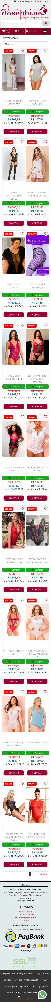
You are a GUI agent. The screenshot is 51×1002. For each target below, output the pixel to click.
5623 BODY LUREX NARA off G (37, 102)
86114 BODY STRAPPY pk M (13, 652)
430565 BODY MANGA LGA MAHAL (37, 469)
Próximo (43, 874)
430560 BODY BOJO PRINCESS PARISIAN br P (37, 653)
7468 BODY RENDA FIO (37, 742)
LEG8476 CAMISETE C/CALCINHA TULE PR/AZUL (14, 837)
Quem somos (25, 911)
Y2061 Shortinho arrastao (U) (37, 286)
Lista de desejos (24, 1)
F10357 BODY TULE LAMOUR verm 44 (14, 561)
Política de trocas (25, 914)
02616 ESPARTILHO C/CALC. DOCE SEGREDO (37, 379)
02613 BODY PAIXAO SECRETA (14, 469)
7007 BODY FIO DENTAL (14, 286)
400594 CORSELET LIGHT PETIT (14, 102)
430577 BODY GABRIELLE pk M (14, 377)
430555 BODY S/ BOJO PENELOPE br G (13, 744)
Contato (25, 920)
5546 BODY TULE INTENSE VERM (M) (37, 835)
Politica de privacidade (25, 917)
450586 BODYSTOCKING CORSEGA (14, 195)
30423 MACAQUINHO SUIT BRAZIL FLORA (37, 194)
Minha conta (42, 1)
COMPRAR (14, 131)
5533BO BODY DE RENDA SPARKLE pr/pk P (37, 562)
